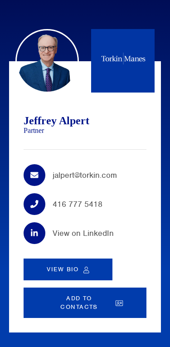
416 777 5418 (77, 204)
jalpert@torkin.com (85, 175)
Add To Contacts (79, 302)
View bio (63, 269)
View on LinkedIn (83, 233)
